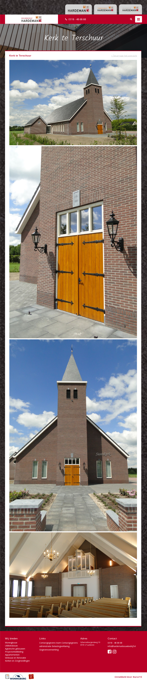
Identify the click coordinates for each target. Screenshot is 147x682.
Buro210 (137, 676)
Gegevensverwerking (49, 649)
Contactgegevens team (50, 642)
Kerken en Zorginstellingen (17, 660)
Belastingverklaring (60, 646)
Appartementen (12, 654)
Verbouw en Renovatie (15, 657)
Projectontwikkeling (14, 651)
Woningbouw (11, 642)
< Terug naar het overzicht (124, 55)
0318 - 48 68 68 (77, 19)
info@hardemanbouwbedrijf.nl (122, 646)
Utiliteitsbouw (11, 645)
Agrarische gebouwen (15, 648)
